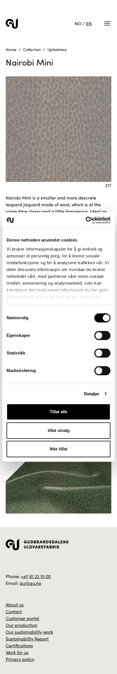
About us (15, 605)
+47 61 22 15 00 (36, 576)
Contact (14, 611)
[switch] (102, 335)
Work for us (17, 652)
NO (78, 23)
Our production (21, 625)
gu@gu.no (30, 583)
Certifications (19, 645)
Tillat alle (58, 411)
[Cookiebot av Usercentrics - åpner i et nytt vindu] (85, 220)
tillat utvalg (59, 430)
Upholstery (57, 49)
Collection (32, 49)
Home (11, 49)
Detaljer (92, 393)
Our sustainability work (29, 632)
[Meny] (107, 23)
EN (89, 23)
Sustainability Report (27, 639)
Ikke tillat (58, 448)
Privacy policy (20, 659)
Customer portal (22, 618)
